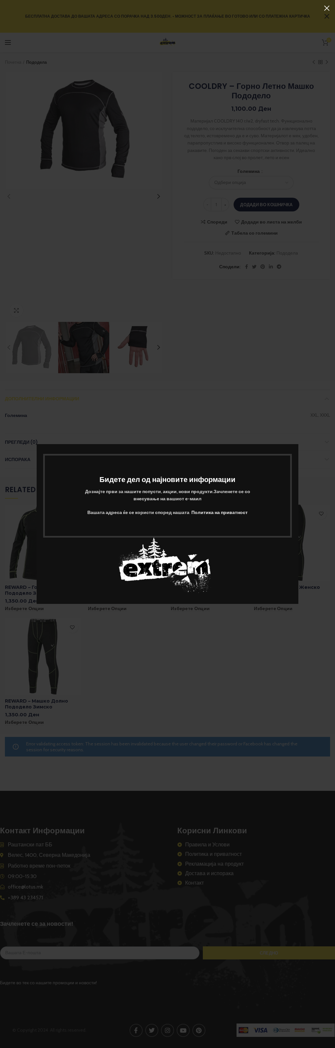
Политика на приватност (219, 512)
